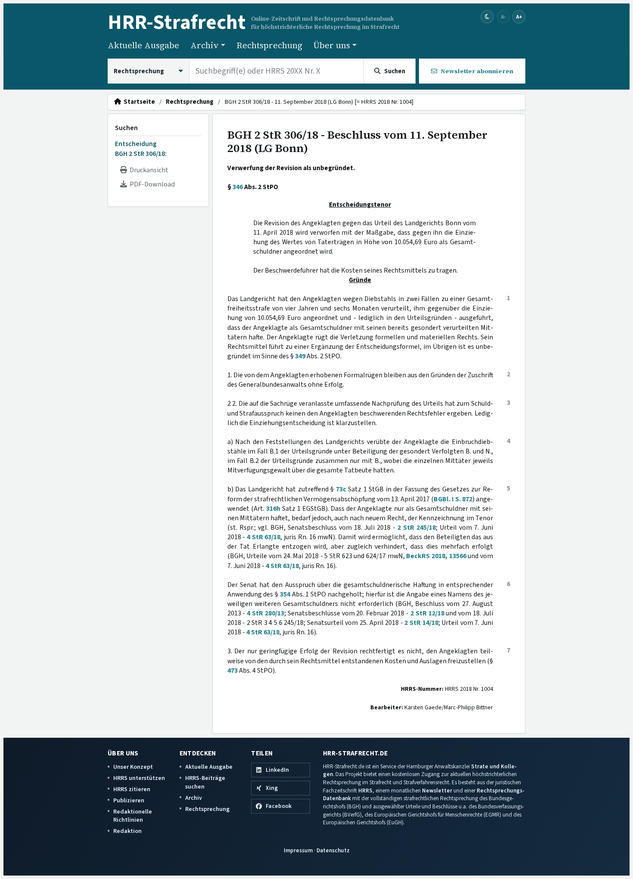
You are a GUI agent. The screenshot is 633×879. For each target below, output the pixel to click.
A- (503, 16)
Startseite (138, 102)
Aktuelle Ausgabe (143, 45)
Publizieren (128, 800)
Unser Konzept (133, 766)
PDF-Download (151, 184)
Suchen (126, 128)
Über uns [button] (331, 45)
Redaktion (127, 831)
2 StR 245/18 (416, 527)
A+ (519, 16)
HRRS (365, 790)
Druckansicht (147, 170)
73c (341, 489)
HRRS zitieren (131, 789)
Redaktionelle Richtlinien (132, 816)
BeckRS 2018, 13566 (436, 556)
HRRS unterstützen (139, 778)
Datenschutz (333, 850)
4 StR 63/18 (263, 537)
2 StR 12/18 (427, 613)
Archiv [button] (204, 45)
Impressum (298, 850)
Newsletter (437, 790)
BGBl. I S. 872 (453, 499)
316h (273, 508)
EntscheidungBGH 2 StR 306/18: (141, 148)
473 (232, 670)
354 (285, 594)
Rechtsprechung (269, 45)
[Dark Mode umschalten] (487, 17)
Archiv (193, 797)
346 (238, 187)
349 (300, 356)
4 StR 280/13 (265, 613)
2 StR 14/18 (421, 622)
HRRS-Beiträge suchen (205, 782)
